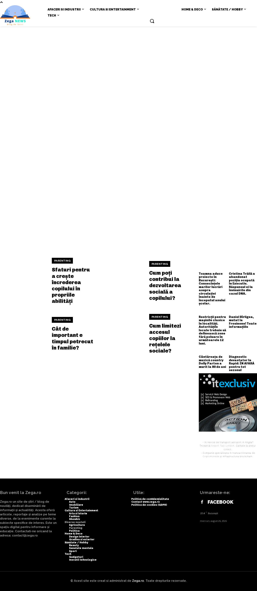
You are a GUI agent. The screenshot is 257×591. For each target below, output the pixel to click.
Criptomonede (211, 456)
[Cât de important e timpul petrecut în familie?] (23, 333)
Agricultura (162, 57)
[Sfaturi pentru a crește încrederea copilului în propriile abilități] (23, 281)
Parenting (189, 57)
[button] (152, 21)
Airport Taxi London (222, 445)
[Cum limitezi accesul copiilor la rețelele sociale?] (120, 333)
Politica (213, 57)
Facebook (220, 502)
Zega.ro (138, 581)
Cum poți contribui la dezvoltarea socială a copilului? (165, 285)
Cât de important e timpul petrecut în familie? (72, 338)
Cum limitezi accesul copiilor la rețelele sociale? (165, 338)
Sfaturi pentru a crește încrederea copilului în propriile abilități (71, 285)
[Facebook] (202, 502)
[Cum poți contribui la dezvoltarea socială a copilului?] (120, 281)
